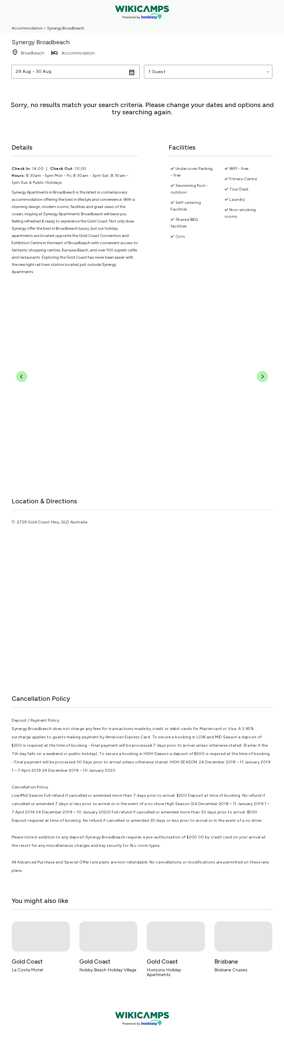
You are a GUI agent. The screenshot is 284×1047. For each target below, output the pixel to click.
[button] (208, 72)
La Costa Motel (27, 969)
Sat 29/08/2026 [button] (33, 71)
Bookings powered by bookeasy (142, 1030)
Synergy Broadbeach (65, 28)
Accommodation (27, 28)
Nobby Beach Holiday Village (107, 969)
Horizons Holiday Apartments (164, 972)
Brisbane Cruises (230, 969)
